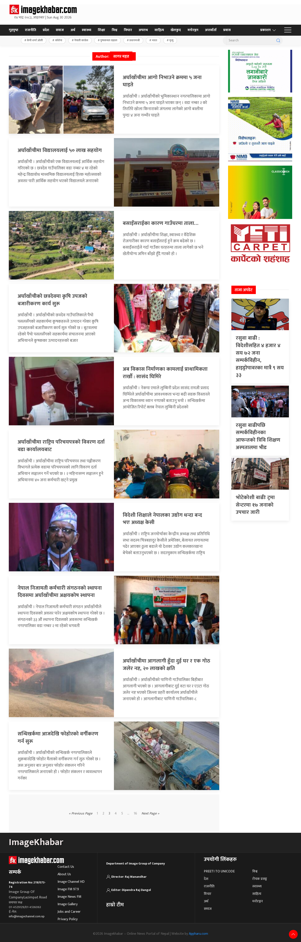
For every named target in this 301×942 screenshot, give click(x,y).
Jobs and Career (69, 912)
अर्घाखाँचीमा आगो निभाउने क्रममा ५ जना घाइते (162, 81)
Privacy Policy (68, 919)
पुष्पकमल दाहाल (108, 40)
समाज (60, 30)
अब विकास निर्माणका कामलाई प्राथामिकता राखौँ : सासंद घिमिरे (165, 373)
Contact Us (66, 867)
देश (206, 879)
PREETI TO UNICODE (219, 871)
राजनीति (30, 30)
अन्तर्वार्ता (211, 30)
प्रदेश (46, 30)
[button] (287, 30)
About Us (64, 874)
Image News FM (69, 897)
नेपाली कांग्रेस (81, 40)
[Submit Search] (278, 40)
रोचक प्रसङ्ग (259, 879)
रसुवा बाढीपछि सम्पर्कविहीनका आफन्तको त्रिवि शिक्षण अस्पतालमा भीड (258, 436)
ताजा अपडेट (244, 290)
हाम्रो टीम (115, 904)
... (128, 813)
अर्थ (73, 30)
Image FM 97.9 (68, 889)
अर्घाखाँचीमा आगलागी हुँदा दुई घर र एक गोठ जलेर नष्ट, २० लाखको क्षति (166, 665)
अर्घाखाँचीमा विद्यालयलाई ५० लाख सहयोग (60, 150)
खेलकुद (176, 30)
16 (135, 813)
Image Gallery (68, 904)
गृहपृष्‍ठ (13, 30)
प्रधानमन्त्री (134, 40)
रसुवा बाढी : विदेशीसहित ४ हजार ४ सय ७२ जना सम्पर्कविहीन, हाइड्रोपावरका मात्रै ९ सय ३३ (260, 356)
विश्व (114, 30)
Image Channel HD (71, 882)
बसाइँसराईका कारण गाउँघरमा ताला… (160, 223)
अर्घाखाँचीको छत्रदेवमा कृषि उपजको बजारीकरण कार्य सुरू (52, 300)
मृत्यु (171, 40)
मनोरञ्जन (193, 30)
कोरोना (58, 40)
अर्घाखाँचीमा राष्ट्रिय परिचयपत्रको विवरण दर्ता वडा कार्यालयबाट (61, 446)
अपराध (143, 30)
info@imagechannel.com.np (27, 916)
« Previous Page (80, 813)
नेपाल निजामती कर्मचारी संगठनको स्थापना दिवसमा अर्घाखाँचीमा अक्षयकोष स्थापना (60, 592)
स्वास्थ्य (86, 30)
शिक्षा (101, 30)
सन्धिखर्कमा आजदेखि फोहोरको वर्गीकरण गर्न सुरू (58, 737)
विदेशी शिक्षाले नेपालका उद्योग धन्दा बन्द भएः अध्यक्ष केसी (162, 519)
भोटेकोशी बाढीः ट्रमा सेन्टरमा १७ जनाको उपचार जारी (255, 505)
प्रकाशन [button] (265, 30)
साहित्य (159, 30)
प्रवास (227, 30)
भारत (154, 40)
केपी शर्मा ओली (35, 40)
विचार (128, 30)
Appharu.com (198, 934)
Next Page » (150, 813)
